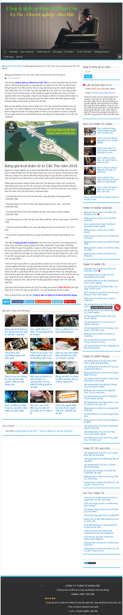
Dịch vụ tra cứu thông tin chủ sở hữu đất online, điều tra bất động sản (16, 380)
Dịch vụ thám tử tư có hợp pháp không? (66, 330)
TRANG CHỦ (5, 51)
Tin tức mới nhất (84, 52)
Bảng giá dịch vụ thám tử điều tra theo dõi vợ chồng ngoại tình (67, 379)
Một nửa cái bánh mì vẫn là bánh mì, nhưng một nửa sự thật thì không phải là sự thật (41, 381)
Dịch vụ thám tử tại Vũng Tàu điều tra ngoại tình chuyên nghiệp (100, 225)
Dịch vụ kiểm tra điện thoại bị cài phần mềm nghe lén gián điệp (16, 408)
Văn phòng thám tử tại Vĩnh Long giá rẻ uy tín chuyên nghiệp (100, 305)
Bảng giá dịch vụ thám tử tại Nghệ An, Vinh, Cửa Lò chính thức (100, 391)
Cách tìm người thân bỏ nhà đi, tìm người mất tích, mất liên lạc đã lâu (66, 409)
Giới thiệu (13, 52)
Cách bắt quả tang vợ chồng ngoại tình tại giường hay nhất (100, 526)
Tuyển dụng (8, 57)
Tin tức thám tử (17, 66)
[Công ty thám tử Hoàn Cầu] (61, 26)
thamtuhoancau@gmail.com (103, 93)
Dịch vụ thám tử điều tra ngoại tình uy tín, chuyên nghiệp (107, 140)
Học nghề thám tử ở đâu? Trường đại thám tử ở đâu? (41, 332)
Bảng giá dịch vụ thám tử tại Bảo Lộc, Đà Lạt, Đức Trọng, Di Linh (101, 483)
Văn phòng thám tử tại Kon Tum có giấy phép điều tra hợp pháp (101, 454)
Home (7, 66)
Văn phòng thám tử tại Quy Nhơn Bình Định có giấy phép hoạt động (100, 362)
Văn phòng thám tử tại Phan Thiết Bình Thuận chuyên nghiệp (100, 397)
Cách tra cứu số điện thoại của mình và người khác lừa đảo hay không (100, 499)
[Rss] (42, 585)
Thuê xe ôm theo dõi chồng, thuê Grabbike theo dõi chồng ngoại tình (99, 532)
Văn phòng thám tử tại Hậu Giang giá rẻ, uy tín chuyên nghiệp (101, 282)
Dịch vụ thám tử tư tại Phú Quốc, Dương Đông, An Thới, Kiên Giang (101, 293)
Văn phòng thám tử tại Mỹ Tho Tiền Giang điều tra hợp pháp (99, 276)
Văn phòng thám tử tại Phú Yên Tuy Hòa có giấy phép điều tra (101, 368)
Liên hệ (19, 57)
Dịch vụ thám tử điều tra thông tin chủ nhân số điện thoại (107, 170)
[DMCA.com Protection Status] (90, 563)
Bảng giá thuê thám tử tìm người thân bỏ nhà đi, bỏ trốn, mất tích (16, 332)
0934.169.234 (64, 287)
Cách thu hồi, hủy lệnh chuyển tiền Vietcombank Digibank (98, 538)
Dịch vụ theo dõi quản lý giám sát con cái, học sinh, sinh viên (107, 189)
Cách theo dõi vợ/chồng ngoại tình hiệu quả (15, 355)
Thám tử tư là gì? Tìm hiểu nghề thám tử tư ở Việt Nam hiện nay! (41, 355)
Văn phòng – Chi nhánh (63, 52)
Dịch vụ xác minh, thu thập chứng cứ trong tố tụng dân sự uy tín (107, 150)
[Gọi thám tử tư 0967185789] (117, 307)
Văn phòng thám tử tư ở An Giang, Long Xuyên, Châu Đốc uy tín (101, 329)
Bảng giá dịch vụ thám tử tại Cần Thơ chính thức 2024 (100, 270)
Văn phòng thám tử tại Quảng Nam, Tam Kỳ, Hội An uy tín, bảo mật (101, 403)
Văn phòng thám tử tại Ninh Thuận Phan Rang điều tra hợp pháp (101, 380)
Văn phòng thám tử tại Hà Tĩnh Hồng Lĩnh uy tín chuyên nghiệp (99, 433)
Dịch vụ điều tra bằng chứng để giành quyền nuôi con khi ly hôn (106, 130)
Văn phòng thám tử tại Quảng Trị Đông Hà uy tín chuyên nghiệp (100, 385)
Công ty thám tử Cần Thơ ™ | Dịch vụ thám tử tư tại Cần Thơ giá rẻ (43, 431)
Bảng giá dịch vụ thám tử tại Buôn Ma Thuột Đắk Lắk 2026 (100, 472)
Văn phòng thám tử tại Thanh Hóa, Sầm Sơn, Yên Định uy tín (101, 439)
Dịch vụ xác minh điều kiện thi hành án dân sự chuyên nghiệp (66, 355)
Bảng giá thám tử (102, 52)
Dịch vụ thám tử (27, 52)
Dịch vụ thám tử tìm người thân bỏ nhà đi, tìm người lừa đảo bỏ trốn (108, 179)
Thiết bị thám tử (43, 52)
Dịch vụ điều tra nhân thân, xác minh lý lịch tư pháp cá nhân (107, 160)
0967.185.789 (98, 89)
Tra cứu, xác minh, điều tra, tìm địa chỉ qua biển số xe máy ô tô (41, 409)
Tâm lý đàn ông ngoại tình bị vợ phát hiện (101, 515)
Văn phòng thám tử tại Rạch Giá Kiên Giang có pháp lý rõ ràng (100, 341)
